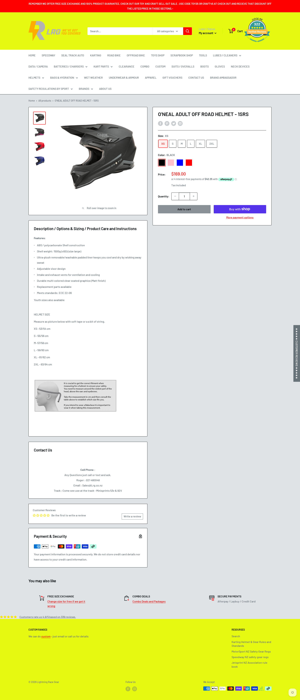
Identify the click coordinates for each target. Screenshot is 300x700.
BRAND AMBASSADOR (223, 77)
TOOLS (203, 55)
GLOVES (220, 66)
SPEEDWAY (48, 55)
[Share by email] (180, 123)
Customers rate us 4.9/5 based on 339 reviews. (47, 616)
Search (236, 636)
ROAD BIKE (114, 55)
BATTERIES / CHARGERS (69, 66)
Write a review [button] (132, 516)
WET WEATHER (93, 77)
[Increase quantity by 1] (193, 196)
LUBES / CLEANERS (225, 55)
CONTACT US (196, 77)
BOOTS (204, 66)
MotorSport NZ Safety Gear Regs (251, 651)
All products (44, 100)
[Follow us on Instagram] (134, 688)
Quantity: (163, 196)
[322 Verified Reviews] (257, 43)
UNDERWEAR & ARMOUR (124, 77)
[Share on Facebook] (160, 123)
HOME (32, 55)
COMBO (144, 66)
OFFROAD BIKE (136, 55)
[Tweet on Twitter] (173, 123)
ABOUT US (105, 88)
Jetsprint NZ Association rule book (249, 664)
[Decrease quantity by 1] (175, 196)
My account (206, 33)
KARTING (95, 55)
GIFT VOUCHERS (172, 77)
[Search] (187, 31)
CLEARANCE (126, 66)
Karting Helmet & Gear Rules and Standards (251, 643)
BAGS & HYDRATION (62, 77)
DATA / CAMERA (38, 66)
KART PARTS (101, 66)
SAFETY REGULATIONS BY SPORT (48, 88)
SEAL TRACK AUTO (72, 55)
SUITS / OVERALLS (183, 66)
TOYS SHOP (157, 55)
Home (31, 100)
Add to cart (184, 209)
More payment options (239, 217)
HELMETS (34, 77)
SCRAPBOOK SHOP (181, 55)
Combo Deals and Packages (149, 601)
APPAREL (150, 77)
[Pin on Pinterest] (167, 123)
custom (46, 636)
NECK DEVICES (240, 66)
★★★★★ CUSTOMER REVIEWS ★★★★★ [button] (296, 353)
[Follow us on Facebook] (128, 688)
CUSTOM (160, 66)
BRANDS (84, 88)
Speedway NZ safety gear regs (250, 657)
